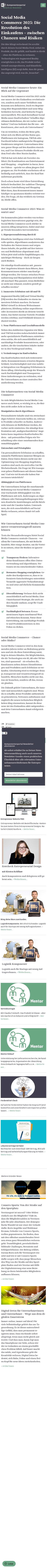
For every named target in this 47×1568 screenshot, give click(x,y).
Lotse (10, 1563)
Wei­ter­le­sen (15, 1111)
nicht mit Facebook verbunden (2, 724)
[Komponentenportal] (13, 5)
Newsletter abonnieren (16, 780)
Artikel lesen (8, 1279)
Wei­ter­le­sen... (30, 829)
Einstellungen (5, 733)
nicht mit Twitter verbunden (2, 727)
